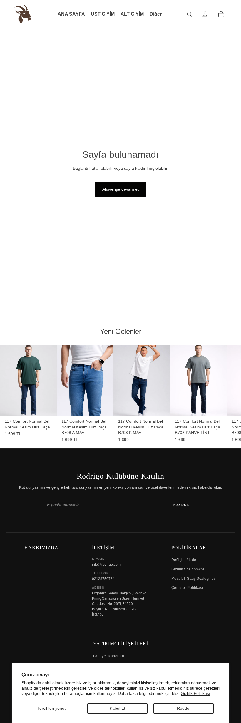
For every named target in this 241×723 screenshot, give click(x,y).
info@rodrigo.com (106, 564)
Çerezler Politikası (187, 588)
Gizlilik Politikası (195, 693)
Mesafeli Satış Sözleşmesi (194, 578)
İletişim (103, 547)
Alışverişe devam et (120, 189)
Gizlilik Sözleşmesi (187, 569)
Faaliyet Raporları (108, 656)
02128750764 (103, 579)
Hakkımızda (41, 547)
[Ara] (189, 14)
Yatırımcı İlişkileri (120, 643)
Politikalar (188, 547)
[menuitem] (156, 14)
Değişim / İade (183, 560)
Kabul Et (117, 708)
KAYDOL (181, 505)
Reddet (183, 708)
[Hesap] (205, 14)
